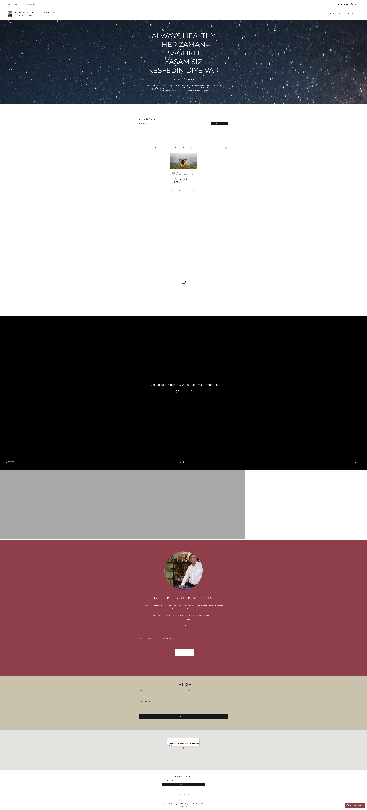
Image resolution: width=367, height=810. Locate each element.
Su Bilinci (176, 148)
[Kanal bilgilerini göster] (186, 462)
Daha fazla (204, 148)
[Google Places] (339, 4)
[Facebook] (341, 4)
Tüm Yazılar (143, 148)
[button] (226, 148)
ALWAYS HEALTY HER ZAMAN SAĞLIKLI (35, 12)
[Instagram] (344, 4)
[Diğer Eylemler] (195, 173)
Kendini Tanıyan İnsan (160, 148)
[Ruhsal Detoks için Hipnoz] (183, 161)
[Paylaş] (181, 462)
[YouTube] (347, 4)
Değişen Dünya (189, 148)
